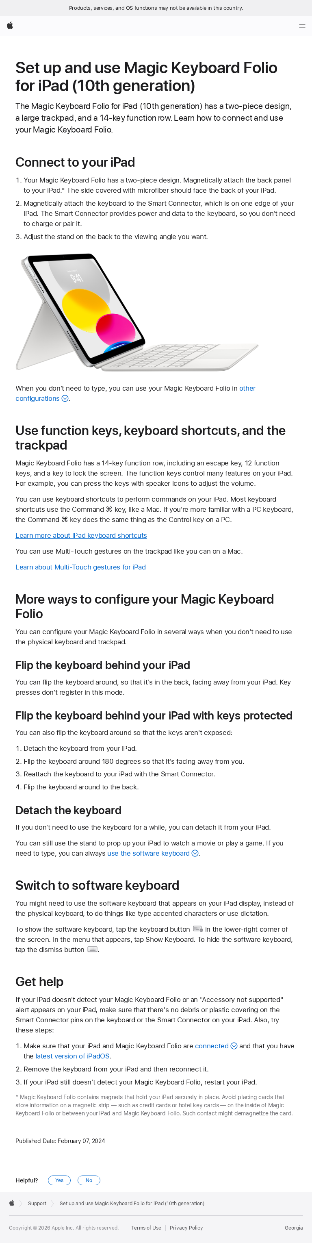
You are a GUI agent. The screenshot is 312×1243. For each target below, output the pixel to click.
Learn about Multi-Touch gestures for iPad (80, 567)
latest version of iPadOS (73, 1056)
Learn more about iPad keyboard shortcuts (81, 535)
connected (212, 1046)
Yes (59, 1180)
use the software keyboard (148, 853)
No (89, 1180)
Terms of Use (146, 1228)
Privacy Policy (186, 1228)
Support (37, 1203)
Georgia (294, 1228)
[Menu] (302, 26)
